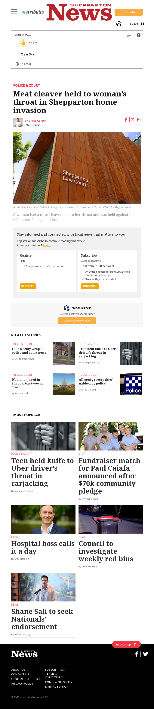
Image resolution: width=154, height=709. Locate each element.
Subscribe (129, 12)
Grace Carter (37, 120)
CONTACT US (20, 674)
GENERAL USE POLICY (25, 679)
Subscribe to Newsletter (77, 320)
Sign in (129, 35)
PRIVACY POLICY (22, 683)
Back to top (123, 644)
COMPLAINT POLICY (58, 682)
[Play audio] (118, 23)
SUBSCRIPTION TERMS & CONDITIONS (55, 673)
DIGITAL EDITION (57, 686)
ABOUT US (18, 669)
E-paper (134, 23)
